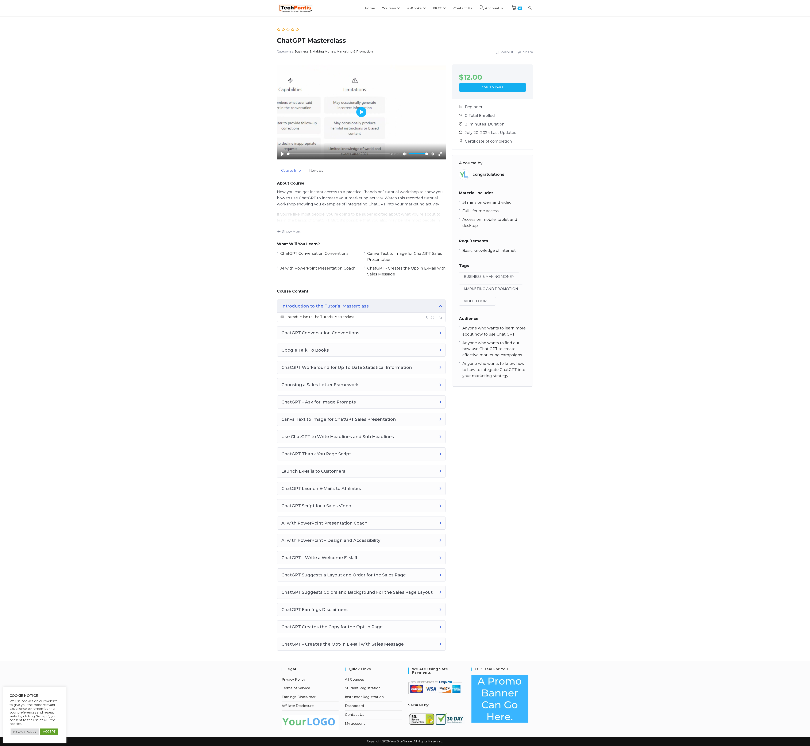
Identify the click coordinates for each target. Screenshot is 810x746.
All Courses (354, 679)
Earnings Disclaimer (299, 697)
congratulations (488, 174)
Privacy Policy (293, 679)
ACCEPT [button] (49, 732)
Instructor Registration (364, 697)
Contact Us (354, 715)
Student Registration (363, 688)
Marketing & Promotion (355, 51)
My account (355, 724)
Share (528, 52)
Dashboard (354, 706)
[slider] (338, 154)
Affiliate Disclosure (298, 706)
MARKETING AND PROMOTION (491, 289)
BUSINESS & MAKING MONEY (489, 277)
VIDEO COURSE (477, 301)
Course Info (291, 171)
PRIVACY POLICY (24, 731)
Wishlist (507, 52)
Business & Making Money (314, 51)
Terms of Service (296, 688)
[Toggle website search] (530, 8)
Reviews (316, 171)
